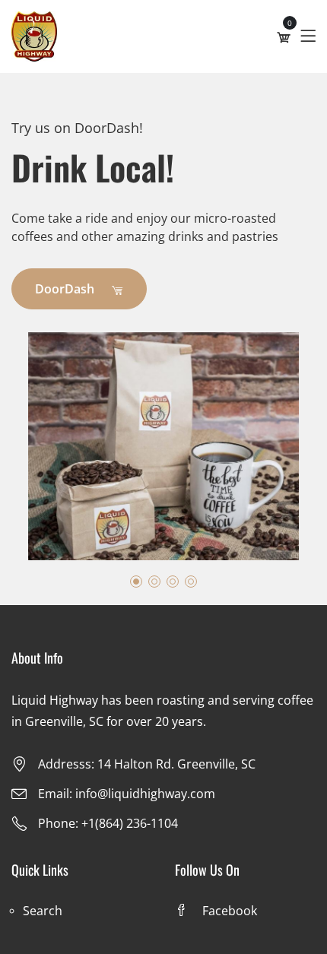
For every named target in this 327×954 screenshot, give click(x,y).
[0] (283, 37)
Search (42, 910)
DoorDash (66, 288)
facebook (229, 910)
